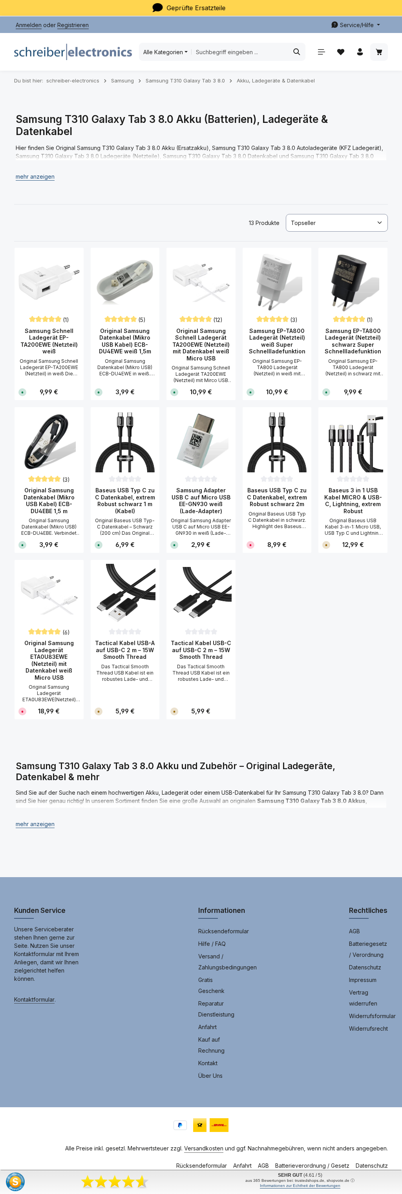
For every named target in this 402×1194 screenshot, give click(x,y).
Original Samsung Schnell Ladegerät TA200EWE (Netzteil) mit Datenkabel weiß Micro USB (201, 344)
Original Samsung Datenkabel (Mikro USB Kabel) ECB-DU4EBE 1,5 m (49, 500)
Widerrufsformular (372, 1016)
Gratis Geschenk (211, 985)
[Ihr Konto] (360, 52)
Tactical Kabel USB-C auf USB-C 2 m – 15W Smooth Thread (201, 650)
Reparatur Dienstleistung (216, 1009)
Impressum (362, 979)
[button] (35, 176)
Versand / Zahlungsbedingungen (227, 962)
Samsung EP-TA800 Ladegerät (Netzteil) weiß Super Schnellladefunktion (277, 341)
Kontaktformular (34, 999)
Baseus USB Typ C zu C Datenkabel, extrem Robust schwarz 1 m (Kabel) (125, 500)
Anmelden (29, 25)
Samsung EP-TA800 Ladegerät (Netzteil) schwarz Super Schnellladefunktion (353, 341)
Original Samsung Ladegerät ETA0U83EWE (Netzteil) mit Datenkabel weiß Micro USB (49, 660)
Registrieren (73, 25)
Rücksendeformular (223, 931)
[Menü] (321, 52)
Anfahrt (207, 1027)
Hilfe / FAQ (212, 943)
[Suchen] (297, 52)
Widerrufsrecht (368, 1028)
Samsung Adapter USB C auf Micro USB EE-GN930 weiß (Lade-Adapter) (201, 500)
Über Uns (210, 1075)
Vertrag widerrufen (363, 998)
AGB (354, 931)
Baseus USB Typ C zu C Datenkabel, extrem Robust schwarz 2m (277, 497)
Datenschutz (365, 967)
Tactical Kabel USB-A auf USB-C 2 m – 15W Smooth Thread (125, 650)
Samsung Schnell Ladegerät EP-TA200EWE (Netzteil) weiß (49, 341)
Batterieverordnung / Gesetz (312, 1165)
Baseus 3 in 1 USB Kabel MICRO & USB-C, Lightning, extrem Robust (353, 500)
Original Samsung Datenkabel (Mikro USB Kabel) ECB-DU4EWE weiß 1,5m (125, 341)
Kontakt (207, 1063)
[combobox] (240, 52)
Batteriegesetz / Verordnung (368, 949)
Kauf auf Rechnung (211, 1045)
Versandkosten (203, 1148)
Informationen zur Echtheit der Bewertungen (300, 1185)
